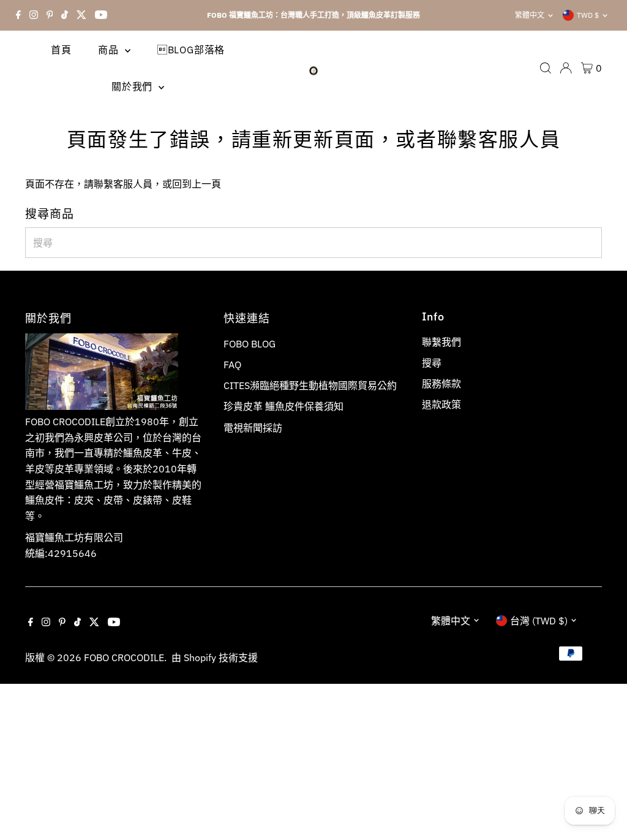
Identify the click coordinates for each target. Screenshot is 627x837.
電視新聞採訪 (252, 428)
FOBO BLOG (249, 344)
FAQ (232, 364)
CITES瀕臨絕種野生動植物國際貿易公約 (310, 385)
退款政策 (441, 404)
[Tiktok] (64, 15)
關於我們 (133, 86)
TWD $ (588, 15)
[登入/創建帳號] (565, 68)
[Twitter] (81, 15)
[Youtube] (101, 15)
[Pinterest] (49, 15)
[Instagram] (33, 15)
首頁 (61, 50)
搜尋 (431, 363)
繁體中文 (529, 15)
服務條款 (441, 383)
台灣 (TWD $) (539, 621)
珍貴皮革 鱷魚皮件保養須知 (283, 406)
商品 (109, 50)
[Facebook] (18, 15)
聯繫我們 (441, 342)
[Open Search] (545, 68)
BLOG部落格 (191, 50)
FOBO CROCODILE (124, 657)
